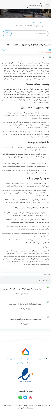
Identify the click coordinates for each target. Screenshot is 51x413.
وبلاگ (22, 359)
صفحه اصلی (42, 23)
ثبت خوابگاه (41, 359)
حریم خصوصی (21, 362)
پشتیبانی (31, 362)
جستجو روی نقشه (11, 359)
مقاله (34, 23)
